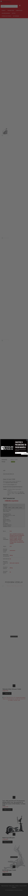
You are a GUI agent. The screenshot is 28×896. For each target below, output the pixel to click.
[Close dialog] (26, 440)
